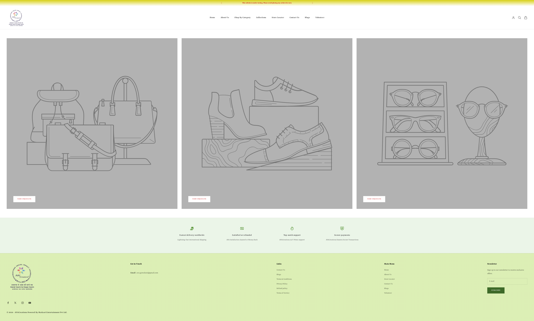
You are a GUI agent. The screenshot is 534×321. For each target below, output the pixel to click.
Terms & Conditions (284, 279)
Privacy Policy (282, 284)
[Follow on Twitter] (15, 302)
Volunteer (319, 18)
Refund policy (282, 288)
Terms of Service (283, 293)
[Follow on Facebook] (8, 302)
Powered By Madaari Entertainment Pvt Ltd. (47, 312)
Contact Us (294, 18)
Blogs (307, 18)
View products (24, 199)
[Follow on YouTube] (29, 302)
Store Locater (278, 18)
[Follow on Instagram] (22, 302)
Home (212, 18)
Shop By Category (242, 18)
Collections (261, 18)
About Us (225, 18)
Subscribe (495, 290)
